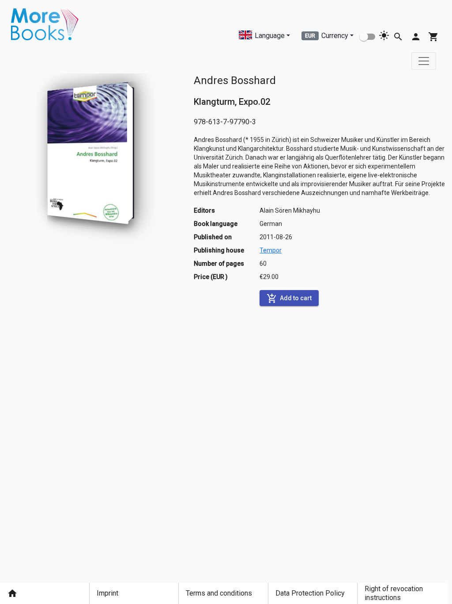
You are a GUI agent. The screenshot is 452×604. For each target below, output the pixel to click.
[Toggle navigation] (423, 61)
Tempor (271, 250)
